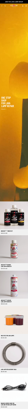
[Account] (22, 6)
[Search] (5, 6)
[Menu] (2, 6)
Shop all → (4, 109)
